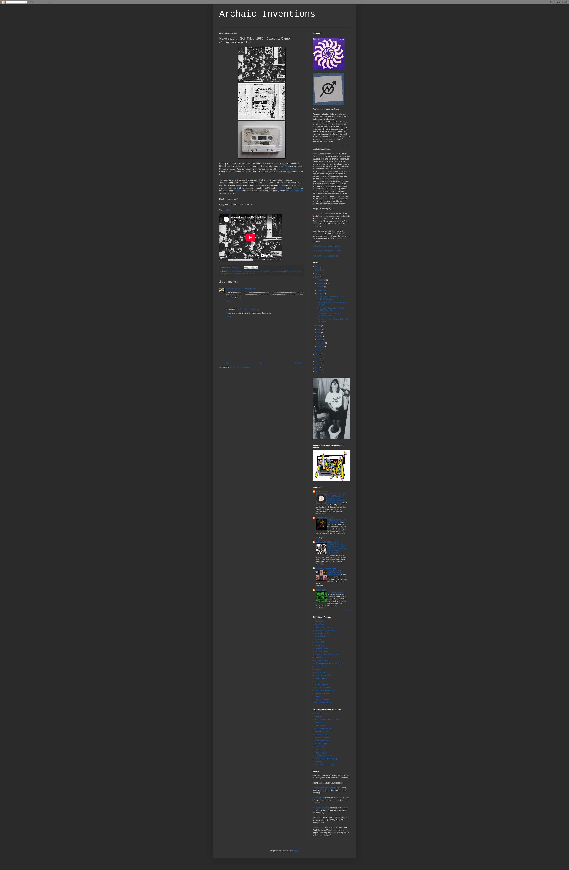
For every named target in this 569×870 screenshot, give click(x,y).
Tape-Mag (319, 669)
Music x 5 (318, 639)
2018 (317, 354)
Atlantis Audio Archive (323, 729)
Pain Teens (280, 188)
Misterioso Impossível (323, 756)
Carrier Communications (235, 271)
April (319, 336)
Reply (228, 301)
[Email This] (245, 267)
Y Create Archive (248, 273)
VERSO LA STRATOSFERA (327, 542)
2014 (317, 368)
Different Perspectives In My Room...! (329, 663)
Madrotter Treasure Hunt (325, 690)
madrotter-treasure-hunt (326, 568)
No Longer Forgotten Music (326, 630)
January (320, 347)
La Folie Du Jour (321, 735)
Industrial (281, 271)
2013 (317, 372)
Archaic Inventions (267, 14)
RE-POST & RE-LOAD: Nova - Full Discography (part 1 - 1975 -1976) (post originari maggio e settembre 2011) (337, 548)
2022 (317, 270)
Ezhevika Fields (321, 651)
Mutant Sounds (321, 713)
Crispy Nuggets (321, 753)
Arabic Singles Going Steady (326, 654)
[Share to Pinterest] (256, 267)
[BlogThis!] (248, 267)
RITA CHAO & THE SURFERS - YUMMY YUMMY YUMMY (335, 572)
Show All (347, 611)
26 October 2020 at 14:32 (245, 289)
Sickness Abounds (322, 738)
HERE (227, 210)
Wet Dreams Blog (322, 660)
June (319, 329)
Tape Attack (321, 590)
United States (230, 273)
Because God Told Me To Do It (327, 719)
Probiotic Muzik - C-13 (325, 518)
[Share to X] (251, 267)
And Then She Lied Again (325, 765)
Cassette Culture (250, 271)
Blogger (295, 851)
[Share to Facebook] (253, 267)
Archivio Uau (320, 672)
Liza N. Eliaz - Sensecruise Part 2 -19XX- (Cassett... (330, 298)
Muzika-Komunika (322, 633)
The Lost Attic (318, 828)
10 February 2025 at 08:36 (248, 309)
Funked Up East (321, 685)
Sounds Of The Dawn (323, 687)
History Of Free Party (323, 703)
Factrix (239, 191)
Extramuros (319, 747)
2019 (317, 351)
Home (262, 363)
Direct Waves (320, 726)
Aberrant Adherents (322, 741)
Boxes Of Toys (320, 642)
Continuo (318, 717)
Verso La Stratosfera (323, 675)
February (321, 343)
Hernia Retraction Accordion (324, 788)
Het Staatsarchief (322, 694)
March (320, 340)
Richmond (298, 271)
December (321, 280)
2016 (317, 361)
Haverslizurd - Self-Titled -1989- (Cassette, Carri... (330, 315)
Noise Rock (289, 271)
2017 (317, 358)
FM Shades (319, 723)
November (321, 283)
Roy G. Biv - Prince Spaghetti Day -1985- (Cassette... (330, 309)
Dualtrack (319, 762)
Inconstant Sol (320, 636)
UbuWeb (318, 697)
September (322, 290)
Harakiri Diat (320, 657)
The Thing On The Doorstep (326, 759)
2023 (317, 267)
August (320, 294)
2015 (317, 365)
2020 (317, 277)
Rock (222, 273)
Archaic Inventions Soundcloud (325, 256)
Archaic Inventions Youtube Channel (327, 246)
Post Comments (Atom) (239, 367)
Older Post (299, 363)
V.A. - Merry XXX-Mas (335, 592)
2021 (317, 274)
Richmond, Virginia (288, 169)
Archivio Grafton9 (322, 700)
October (320, 287)
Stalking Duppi (321, 744)
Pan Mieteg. (320, 750)
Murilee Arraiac (319, 798)
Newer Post (224, 363)
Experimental (262, 271)
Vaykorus (230, 289)
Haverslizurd (272, 271)
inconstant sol (322, 492)
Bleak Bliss (319, 624)
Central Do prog (321, 648)
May (319, 333)
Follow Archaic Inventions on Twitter (327, 251)
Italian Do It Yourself (323, 732)
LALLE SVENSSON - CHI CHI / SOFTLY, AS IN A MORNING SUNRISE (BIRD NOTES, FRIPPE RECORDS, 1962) (336, 498)
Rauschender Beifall (321, 808)
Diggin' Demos (321, 678)
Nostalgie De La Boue (324, 627)
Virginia (238, 273)
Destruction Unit (296, 191)
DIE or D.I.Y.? (320, 645)
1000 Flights (320, 681)
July (319, 326)
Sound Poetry (320, 666)
